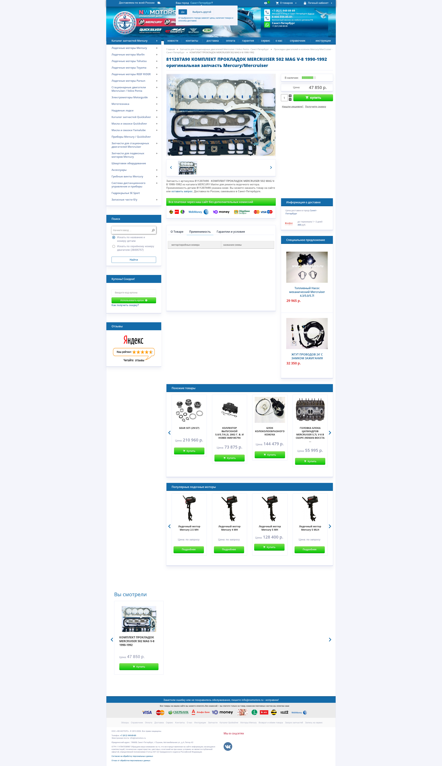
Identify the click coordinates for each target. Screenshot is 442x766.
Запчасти (213, 722)
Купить (315, 97)
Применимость (200, 232)
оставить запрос (182, 191)
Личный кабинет (318, 2)
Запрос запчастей (294, 722)
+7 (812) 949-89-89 (128, 735)
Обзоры (125, 722)
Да (182, 11)
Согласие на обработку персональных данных (132, 756)
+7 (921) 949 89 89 (283, 10)
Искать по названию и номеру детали (131, 238)
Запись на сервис (314, 722)
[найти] (153, 230)
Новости (172, 40)
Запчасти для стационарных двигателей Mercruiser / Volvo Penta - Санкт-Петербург (224, 49)
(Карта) (311, 13)
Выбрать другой (202, 11)
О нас (279, 40)
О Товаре (177, 232)
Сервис (265, 40)
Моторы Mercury (248, 722)
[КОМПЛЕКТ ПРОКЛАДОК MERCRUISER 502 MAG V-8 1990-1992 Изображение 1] (187, 168)
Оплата (230, 40)
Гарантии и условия (231, 232)
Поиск (116, 219)
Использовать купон (132, 300)
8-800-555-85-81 (282, 16)
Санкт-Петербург (201, 2)
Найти (134, 259)
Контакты (192, 40)
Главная (170, 49)
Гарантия (248, 40)
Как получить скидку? (125, 305)
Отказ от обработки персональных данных (131, 760)
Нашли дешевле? (304, 106)
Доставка (212, 40)
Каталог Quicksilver (229, 722)
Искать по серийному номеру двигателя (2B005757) (135, 247)
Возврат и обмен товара (271, 722)
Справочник (297, 40)
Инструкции (323, 40)
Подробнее (189, 549)
